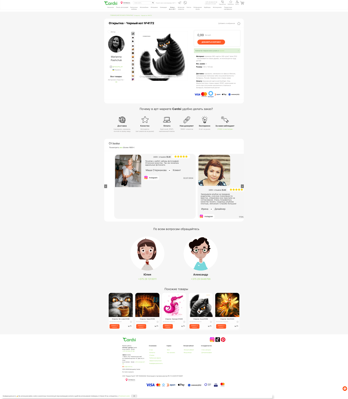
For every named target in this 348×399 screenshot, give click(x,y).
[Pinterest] (222, 339)
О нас (151, 350)
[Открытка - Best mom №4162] (132, 37)
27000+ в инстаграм (225, 129)
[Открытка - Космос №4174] (132, 79)
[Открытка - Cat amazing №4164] (132, 45)
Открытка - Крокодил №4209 (174, 319)
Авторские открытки (124, 15)
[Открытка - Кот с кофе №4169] (132, 64)
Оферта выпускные (155, 360)
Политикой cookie (124, 396)
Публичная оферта (155, 358)
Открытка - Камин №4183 (147, 319)
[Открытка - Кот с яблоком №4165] (132, 49)
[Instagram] (211, 339)
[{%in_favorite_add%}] (131, 321)
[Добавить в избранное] (238, 23)
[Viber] (185, 3)
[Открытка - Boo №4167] (132, 56)
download (169, 355)
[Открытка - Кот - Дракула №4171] (132, 71)
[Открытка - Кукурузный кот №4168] (132, 60)
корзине (221, 50)
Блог (168, 350)
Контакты (152, 352)
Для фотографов (206, 352)
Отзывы (151, 355)
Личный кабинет (189, 350)
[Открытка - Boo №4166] (132, 53)
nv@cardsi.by (128, 366)
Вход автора (188, 352)
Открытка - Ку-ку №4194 (200, 319)
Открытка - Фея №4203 (227, 319)
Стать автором (206, 350)
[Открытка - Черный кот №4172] (132, 33)
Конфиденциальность (156, 363)
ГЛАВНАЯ (113, 15)
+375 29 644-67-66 (211, 2)
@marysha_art (117, 67)
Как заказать (171, 352)
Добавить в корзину (114, 326)
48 (116, 82)
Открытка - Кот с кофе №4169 (120, 319)
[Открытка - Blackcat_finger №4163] (132, 41)
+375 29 (147, 279)
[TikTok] (217, 339)
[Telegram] (179, 3)
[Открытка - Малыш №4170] (132, 68)
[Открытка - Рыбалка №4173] (132, 75)
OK (134, 396)
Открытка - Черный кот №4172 (143, 15)
